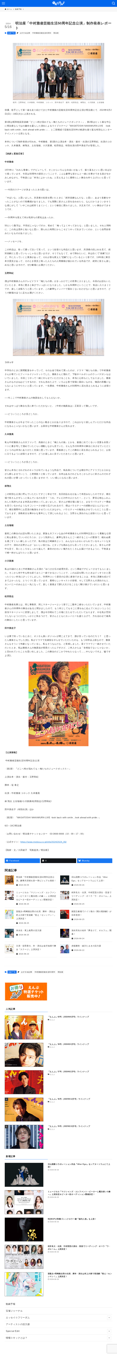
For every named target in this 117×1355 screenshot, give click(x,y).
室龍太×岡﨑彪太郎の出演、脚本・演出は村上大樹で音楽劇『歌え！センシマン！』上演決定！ (36, 915)
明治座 (56, 33)
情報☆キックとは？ (16, 1338)
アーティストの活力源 (18, 1324)
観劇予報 (11, 33)
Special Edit (13, 1331)
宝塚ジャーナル (14, 1311)
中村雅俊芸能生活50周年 (41, 33)
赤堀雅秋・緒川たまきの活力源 (86, 946)
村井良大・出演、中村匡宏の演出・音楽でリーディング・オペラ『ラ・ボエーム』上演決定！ (91, 896)
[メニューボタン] (3, 3)
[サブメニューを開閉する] (109, 1318)
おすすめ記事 (25, 33)
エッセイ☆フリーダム (18, 1317)
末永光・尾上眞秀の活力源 (29, 930)
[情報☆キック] (58, 3)
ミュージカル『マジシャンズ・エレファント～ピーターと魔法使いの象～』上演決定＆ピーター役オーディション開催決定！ (36, 896)
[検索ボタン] (113, 3)
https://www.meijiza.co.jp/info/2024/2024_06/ (43, 842)
